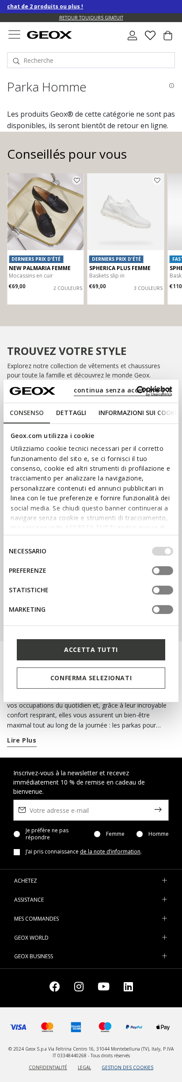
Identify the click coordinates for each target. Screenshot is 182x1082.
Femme (115, 834)
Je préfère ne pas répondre (47, 834)
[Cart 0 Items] (168, 39)
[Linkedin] (128, 988)
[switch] (162, 570)
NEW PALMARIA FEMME (40, 268)
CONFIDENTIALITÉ (48, 1067)
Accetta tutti (91, 649)
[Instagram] (78, 988)
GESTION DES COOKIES (127, 1067)
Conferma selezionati (91, 678)
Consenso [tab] (27, 412)
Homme (158, 834)
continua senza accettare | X (122, 390)
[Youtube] (104, 988)
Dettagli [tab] (71, 412)
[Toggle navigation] (14, 35)
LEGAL (84, 1067)
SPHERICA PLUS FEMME (120, 268)
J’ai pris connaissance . (84, 851)
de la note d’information (110, 851)
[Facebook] (54, 988)
